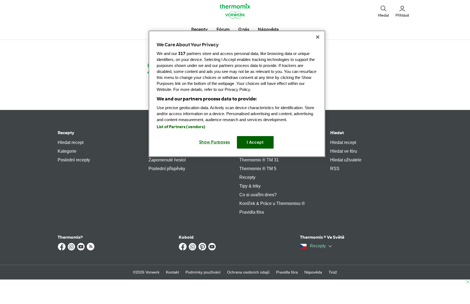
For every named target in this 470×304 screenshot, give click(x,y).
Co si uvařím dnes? (258, 194)
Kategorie (67, 151)
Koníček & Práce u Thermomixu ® (272, 203)
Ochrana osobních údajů (248, 272)
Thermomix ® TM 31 (259, 160)
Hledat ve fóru (343, 151)
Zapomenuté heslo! (167, 160)
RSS (334, 168)
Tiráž (333, 272)
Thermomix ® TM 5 (257, 168)
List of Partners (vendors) (181, 126)
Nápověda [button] (268, 29)
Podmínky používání (203, 272)
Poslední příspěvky (167, 168)
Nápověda (313, 272)
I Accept (255, 142)
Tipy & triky (250, 186)
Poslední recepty (74, 160)
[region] (237, 93)
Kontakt (172, 272)
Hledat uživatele (345, 160)
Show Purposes (214, 142)
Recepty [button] (199, 29)
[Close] (318, 37)
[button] (383, 11)
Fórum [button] (223, 29)
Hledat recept (71, 142)
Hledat (337, 132)
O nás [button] (243, 29)
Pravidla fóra (251, 212)
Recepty (66, 132)
